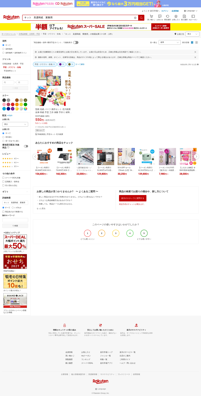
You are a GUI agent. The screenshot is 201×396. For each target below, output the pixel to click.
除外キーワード (8, 215)
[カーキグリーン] (25, 100)
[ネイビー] (8, 109)
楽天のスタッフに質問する (132, 198)
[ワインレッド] (8, 104)
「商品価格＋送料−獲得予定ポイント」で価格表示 (52, 42)
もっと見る (41, 208)
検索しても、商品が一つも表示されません (55, 204)
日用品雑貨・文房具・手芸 (29, 34)
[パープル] (12, 109)
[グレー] (8, 100)
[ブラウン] (17, 100)
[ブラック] (4, 100)
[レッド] (12, 104)
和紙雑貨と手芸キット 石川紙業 (50, 134)
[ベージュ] (21, 100)
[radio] (3, 45)
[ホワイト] (12, 100)
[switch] (26, 146)
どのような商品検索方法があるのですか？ (55, 200)
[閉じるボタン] (195, 52)
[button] (190, 11)
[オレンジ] (17, 104)
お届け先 (5, 119)
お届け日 (5, 129)
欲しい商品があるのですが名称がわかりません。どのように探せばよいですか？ (70, 197)
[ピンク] (4, 104)
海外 (11, 115)
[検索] (141, 18)
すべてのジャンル (9, 34)
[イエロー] (21, 104)
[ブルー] (4, 109)
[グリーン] (25, 104)
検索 (16, 88)
